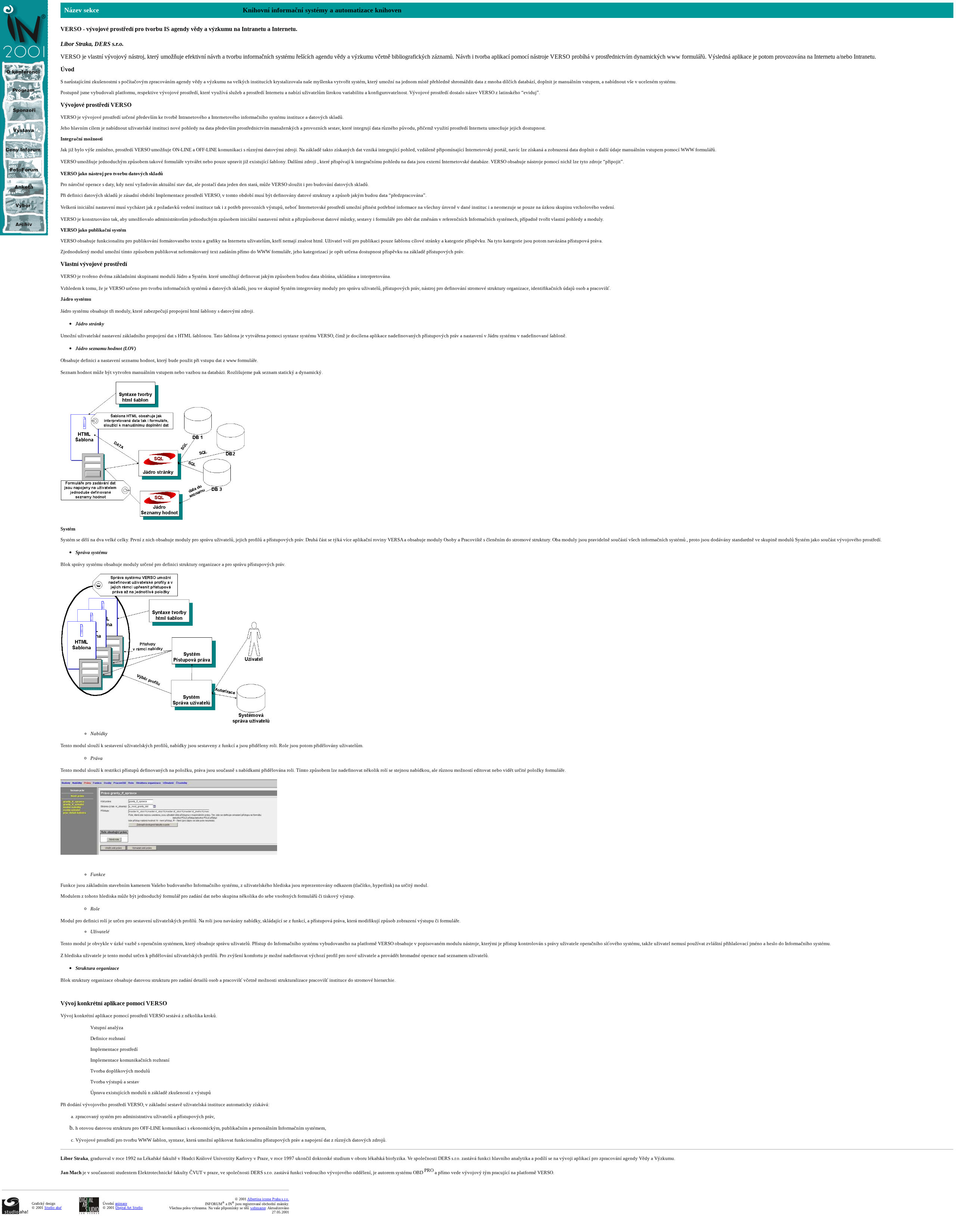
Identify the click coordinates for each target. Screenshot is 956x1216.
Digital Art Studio (129, 1208)
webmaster (258, 1208)
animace (121, 1203)
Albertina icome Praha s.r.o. (268, 1199)
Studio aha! (53, 1208)
